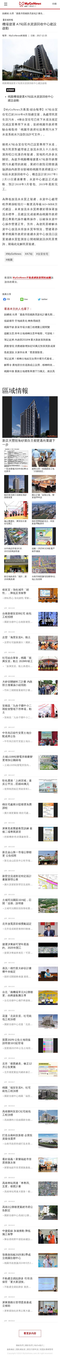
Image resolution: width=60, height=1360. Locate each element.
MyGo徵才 (38, 1345)
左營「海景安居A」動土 (16, 637)
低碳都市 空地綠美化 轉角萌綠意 (22, 321)
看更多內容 (30, 1333)
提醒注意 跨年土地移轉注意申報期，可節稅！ (29, 333)
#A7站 (29, 254)
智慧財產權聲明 (46, 1349)
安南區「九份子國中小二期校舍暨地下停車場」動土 (17, 709)
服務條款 (10, 1349)
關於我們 (29, 1345)
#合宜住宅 (42, 254)
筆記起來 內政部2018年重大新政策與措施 (27, 339)
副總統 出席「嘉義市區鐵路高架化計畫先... (23, 13)
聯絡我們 (20, 1345)
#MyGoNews (13, 254)
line (26, 299)
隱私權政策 (20, 1349)
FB (8, 299)
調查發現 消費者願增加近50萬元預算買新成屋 (29, 346)
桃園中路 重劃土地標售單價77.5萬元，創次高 (29, 371)
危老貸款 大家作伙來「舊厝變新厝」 (24, 352)
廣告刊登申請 (32, 1349)
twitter (45, 299)
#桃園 (9, 259)
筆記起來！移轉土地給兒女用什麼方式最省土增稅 (31, 358)
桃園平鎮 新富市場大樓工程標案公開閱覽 (27, 327)
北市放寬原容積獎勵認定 (17, 923)
